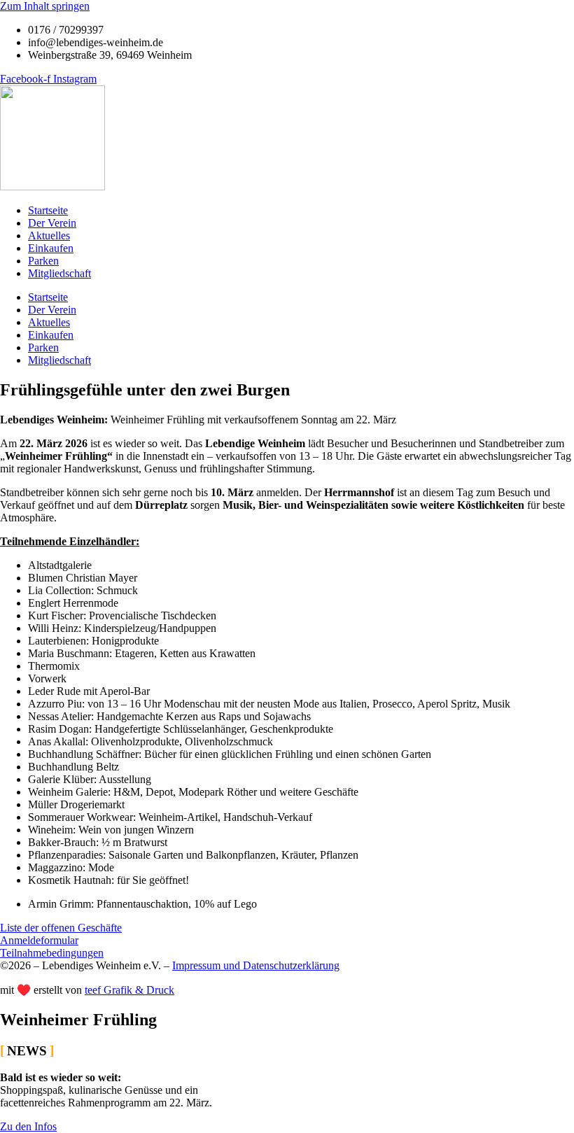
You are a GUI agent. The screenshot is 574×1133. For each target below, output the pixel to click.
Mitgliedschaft (59, 273)
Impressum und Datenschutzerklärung (256, 965)
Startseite (48, 210)
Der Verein (52, 223)
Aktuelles (49, 235)
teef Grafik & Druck (129, 990)
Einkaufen (51, 248)
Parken (43, 261)
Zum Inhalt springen (45, 6)
